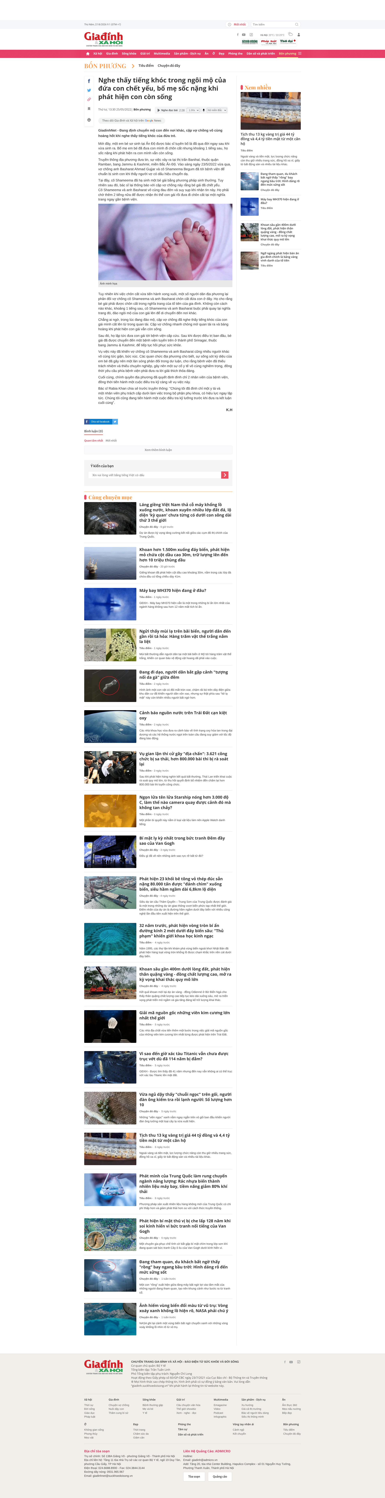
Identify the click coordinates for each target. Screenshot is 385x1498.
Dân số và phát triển (261, 54)
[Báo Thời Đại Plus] (288, 42)
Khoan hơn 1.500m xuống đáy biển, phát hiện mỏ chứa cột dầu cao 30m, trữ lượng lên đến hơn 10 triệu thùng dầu (184, 555)
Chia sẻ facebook (100, 421)
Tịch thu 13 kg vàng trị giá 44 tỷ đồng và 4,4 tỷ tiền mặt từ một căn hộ (184, 1138)
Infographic (220, 1416)
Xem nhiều (258, 87)
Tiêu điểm (146, 66)
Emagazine (220, 1405)
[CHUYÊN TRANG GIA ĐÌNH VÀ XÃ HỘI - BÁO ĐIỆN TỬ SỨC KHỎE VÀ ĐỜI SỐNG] (103, 39)
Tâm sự (182, 1429)
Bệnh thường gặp (153, 1405)
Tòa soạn (194, 1476)
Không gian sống (94, 1429)
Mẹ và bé (148, 1408)
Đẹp (221, 54)
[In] (89, 120)
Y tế (145, 1412)
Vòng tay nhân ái (243, 1424)
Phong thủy (90, 1433)
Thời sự (88, 1405)
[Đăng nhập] (299, 35)
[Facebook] (237, 34)
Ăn (207, 54)
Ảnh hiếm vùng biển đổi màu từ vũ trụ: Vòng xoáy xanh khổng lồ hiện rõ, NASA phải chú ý (183, 1308)
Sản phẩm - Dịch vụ (187, 54)
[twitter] (115, 421)
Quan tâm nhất (93, 440)
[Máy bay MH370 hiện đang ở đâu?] (110, 604)
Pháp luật (89, 1416)
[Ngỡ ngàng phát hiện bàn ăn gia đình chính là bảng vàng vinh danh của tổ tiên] (250, 261)
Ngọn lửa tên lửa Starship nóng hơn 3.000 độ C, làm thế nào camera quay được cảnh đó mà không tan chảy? (185, 802)
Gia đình (112, 54)
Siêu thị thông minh (252, 1416)
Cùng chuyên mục (110, 497)
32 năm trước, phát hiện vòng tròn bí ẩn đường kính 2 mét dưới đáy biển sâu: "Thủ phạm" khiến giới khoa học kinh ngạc (181, 931)
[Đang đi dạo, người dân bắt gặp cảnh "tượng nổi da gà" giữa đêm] (110, 685)
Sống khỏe (129, 54)
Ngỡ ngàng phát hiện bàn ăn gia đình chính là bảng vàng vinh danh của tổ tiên (280, 257)
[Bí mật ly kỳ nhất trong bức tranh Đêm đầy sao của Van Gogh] (110, 852)
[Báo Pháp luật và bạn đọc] (269, 43)
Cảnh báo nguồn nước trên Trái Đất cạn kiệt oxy (183, 715)
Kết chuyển (239, 1433)
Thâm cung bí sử (118, 1412)
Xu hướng (247, 1405)
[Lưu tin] (89, 109)
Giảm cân (138, 1437)
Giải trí (145, 54)
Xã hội (97, 54)
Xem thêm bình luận (158, 450)
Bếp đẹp (287, 1412)
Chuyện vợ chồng (119, 1405)
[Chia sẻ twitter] (89, 90)
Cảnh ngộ (238, 1429)
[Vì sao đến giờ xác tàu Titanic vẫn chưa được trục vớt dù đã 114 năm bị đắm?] (110, 1067)
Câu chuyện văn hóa (188, 1405)
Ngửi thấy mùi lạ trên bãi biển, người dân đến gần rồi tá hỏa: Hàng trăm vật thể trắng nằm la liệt (185, 636)
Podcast (218, 1412)
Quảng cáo (220, 1476)
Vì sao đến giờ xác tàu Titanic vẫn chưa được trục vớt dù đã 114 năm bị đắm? (183, 1056)
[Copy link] (89, 99)
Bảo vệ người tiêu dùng (255, 1412)
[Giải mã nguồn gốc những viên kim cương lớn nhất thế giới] (110, 1026)
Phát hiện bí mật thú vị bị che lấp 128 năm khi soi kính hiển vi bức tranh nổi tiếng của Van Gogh (185, 1226)
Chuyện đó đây (169, 66)
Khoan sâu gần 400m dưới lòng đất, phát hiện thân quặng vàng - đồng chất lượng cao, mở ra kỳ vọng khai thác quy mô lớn (185, 974)
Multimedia (162, 54)
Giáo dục (89, 1412)
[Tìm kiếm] (296, 25)
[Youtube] (244, 34)
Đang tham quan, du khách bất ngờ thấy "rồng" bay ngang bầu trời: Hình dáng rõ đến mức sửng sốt (183, 1267)
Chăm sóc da (141, 1433)
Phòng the (235, 54)
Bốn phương (287, 54)
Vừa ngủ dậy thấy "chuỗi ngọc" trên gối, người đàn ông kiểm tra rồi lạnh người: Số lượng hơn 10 (185, 1099)
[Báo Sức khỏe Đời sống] (250, 42)
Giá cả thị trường (251, 1408)
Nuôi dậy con (116, 1408)
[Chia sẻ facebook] (89, 81)
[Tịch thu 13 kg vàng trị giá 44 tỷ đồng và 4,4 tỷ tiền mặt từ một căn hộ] (110, 1149)
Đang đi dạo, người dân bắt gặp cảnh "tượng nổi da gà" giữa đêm (183, 674)
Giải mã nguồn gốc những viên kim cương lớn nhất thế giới (184, 1015)
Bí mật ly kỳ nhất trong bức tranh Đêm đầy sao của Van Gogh (182, 841)
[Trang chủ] (87, 54)
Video (217, 1408)
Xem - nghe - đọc (186, 1412)
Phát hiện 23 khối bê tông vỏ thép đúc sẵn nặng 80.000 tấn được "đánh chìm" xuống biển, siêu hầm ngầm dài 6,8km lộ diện (181, 884)
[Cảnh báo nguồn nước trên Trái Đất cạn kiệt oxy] (110, 726)
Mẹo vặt (88, 1437)
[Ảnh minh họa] (165, 242)
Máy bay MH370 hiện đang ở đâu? (172, 590)
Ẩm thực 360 (289, 1405)
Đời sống (89, 1408)
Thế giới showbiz (186, 1408)
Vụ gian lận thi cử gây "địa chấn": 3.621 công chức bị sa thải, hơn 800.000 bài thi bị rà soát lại (183, 759)
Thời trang (139, 1429)
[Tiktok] (251, 35)
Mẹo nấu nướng (291, 1408)
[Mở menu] (299, 53)
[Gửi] (224, 475)
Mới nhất (240, 24)
